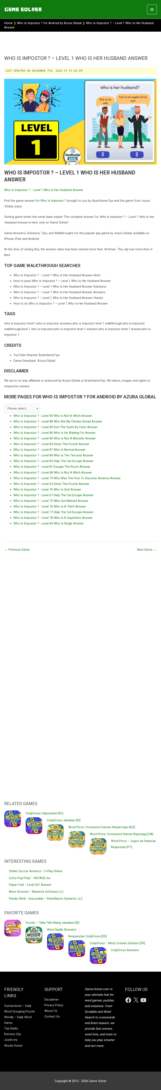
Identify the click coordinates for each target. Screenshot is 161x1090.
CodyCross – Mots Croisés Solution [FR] (117, 943)
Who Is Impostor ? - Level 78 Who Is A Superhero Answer (53, 518)
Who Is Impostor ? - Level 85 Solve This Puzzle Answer (51, 444)
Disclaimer (51, 999)
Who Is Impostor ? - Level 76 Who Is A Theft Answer (49, 506)
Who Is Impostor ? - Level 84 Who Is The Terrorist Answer (53, 455)
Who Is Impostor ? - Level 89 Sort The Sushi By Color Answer (55, 427)
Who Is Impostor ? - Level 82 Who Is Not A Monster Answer (54, 438)
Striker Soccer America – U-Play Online (35, 871)
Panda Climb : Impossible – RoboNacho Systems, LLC (46, 898)
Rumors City (12, 1034)
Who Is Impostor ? (53, 201)
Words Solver (13, 1045)
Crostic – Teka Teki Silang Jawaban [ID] (52, 923)
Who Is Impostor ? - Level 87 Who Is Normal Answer (49, 450)
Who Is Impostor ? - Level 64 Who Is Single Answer (48, 523)
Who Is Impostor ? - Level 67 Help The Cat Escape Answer (53, 495)
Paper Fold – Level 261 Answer (30, 885)
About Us (50, 1011)
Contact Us (52, 1016)
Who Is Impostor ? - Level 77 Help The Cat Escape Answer (53, 512)
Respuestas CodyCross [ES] (87, 936)
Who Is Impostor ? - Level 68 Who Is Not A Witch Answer (52, 472)
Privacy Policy (53, 1005)
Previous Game (17, 549)
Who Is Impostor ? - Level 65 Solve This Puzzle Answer (51, 484)
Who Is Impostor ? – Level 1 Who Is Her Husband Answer (43, 190)
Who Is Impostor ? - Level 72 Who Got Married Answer (50, 501)
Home (8, 23)
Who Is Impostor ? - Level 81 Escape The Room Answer (51, 467)
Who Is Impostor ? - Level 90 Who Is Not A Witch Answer (52, 416)
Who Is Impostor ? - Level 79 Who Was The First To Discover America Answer (67, 478)
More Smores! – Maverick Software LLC (36, 892)
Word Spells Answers (61, 929)
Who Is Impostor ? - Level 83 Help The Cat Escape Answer (53, 461)
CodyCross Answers (125, 950)
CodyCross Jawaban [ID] (63, 820)
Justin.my (10, 1040)
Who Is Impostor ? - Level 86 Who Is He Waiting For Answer (54, 433)
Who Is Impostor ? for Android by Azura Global (49, 23)
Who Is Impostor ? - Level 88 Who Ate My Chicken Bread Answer (57, 421)
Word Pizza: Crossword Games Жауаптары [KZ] (101, 827)
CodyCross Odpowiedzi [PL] (44, 813)
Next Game (146, 549)
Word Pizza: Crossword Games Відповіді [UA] (121, 834)
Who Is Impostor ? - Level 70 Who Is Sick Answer (47, 489)
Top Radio (11, 1028)
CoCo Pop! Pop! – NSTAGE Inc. (30, 878)
